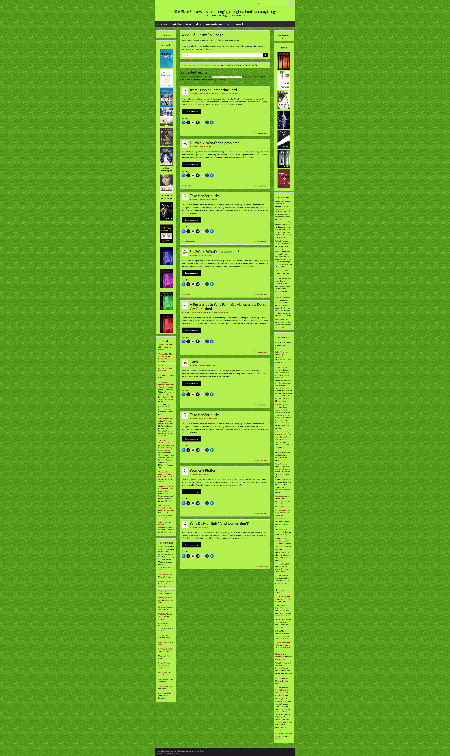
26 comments (263, 567)
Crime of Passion (282, 538)
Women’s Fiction (203, 470)
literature (218, 93)
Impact (278, 201)
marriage (225, 93)
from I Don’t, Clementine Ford (213, 90)
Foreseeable (280, 319)
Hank (194, 362)
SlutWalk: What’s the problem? (214, 143)
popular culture (223, 312)
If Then (278, 631)
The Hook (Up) (281, 564)
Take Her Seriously (204, 196)
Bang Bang (279, 298)
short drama (279, 437)
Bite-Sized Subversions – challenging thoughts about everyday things (225, 11)
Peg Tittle (194, 93)
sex (210, 146)
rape (193, 242)
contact (228, 24)
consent (187, 242)
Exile (277, 352)
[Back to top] (445, 751)
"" (165, 346)
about (198, 24)
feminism (202, 93)
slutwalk (187, 186)
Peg (277, 348)
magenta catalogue (213, 24)
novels (216, 312)
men (229, 93)
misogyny (235, 93)
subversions (161, 24)
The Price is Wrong (282, 596)
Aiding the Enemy (282, 271)
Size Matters (280, 619)
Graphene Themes (173, 753)
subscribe (240, 24)
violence (214, 418)
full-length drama (282, 434)
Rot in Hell (279, 734)
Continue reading (191, 111)
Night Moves (280, 550)
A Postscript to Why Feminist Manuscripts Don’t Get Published (228, 306)
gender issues (210, 93)
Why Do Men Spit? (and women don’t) (219, 523)
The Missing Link (281, 575)
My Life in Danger (282, 522)
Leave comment (262, 133)
